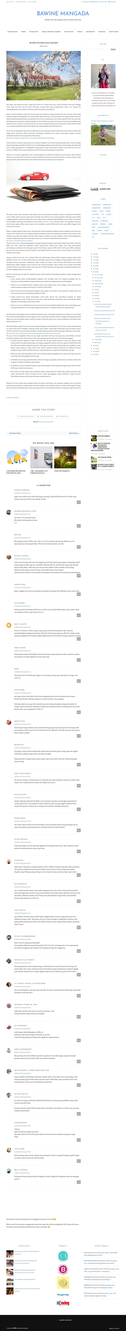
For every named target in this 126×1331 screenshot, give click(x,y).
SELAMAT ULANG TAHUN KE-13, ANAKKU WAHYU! (106, 465)
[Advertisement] (103, 393)
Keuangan (41, 421)
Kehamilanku (104, 220)
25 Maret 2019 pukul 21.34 (22, 693)
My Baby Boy (33, 31)
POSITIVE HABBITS (62, 471)
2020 (94, 269)
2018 (94, 345)
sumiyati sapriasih (90, 1269)
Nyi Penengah (20, 1025)
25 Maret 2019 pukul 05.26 (22, 587)
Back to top (113, 1328)
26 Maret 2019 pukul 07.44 (22, 913)
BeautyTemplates (23, 1328)
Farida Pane (19, 584)
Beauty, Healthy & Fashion (51, 31)
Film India (108, 214)
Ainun (86, 1252)
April (96, 298)
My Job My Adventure (103, 227)
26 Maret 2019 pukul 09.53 (22, 1152)
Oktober (97, 280)
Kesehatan (95, 224)
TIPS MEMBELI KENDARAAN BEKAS (24, 1279)
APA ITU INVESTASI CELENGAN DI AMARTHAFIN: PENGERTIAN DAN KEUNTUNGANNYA (100, 447)
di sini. (19, 321)
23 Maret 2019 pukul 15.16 (22, 493)
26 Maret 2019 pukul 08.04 (22, 939)
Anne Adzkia (20, 648)
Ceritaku (108, 211)
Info (104, 217)
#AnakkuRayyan (96, 204)
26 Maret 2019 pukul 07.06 (22, 842)
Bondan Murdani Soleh (25, 511)
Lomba (93, 227)
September (98, 283)
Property (99, 230)
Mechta (17, 535)
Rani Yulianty (20, 624)
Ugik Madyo (87, 1285)
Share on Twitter (46, 416)
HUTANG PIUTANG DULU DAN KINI (104, 314)
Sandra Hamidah (22, 490)
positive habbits (105, 1252)
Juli (95, 289)
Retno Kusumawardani (24, 936)
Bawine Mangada (63, 14)
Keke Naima (19, 690)
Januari (97, 342)
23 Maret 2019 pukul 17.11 (22, 514)
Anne (16, 669)
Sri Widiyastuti (21, 1094)
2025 (94, 254)
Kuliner (110, 224)
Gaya (93, 217)
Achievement (21, 2)
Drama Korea (95, 214)
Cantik (101, 211)
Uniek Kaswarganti (23, 1049)
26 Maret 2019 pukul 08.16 (22, 963)
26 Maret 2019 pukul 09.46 (22, 1125)
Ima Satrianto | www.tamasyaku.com (31, 1070)
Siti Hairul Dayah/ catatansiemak (30, 983)
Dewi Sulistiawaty (22, 773)
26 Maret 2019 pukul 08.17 (22, 986)
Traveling (102, 31)
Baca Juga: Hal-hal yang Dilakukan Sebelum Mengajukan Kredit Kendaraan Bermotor (33, 333)
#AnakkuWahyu (107, 204)
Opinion (80, 31)
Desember (97, 274)
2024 (94, 257)
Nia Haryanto (20, 884)
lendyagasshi (20, 1123)
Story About (69, 31)
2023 (94, 260)
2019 (94, 271)
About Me (10, 2)
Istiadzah (18, 860)
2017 (94, 348)
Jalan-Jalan (95, 220)
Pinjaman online (48, 221)
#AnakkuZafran (96, 207)
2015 (94, 354)
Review (106, 230)
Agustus (97, 286)
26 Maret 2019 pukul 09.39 (22, 1097)
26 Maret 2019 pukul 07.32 (22, 887)
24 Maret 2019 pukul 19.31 (22, 538)
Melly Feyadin (20, 1170)
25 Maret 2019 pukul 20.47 (22, 627)
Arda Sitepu (19, 721)
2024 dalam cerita (114, 1269)
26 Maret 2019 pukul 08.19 (22, 1007)
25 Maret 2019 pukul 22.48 (22, 724)
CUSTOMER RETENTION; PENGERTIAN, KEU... (15, 472)
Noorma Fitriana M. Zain (25, 1004)
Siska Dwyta (19, 910)
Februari (97, 339)
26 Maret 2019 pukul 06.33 (22, 797)
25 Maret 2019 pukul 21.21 (22, 672)
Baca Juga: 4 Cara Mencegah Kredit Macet (19, 240)
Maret (96, 301)
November (98, 277)
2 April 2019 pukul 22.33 (21, 1173)
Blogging (94, 211)
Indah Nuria (19, 818)
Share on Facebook (27, 416)
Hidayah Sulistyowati (24, 960)
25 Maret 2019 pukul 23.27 (22, 748)
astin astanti (20, 794)
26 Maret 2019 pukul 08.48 (22, 1052)
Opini (93, 230)
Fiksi (102, 214)
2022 (94, 263)
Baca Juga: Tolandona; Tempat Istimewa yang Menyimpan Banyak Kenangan (30, 138)
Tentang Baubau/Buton (107, 233)
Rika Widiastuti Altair (90, 1260)
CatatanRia (19, 603)
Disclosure (32, 2)
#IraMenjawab (107, 207)
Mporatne (19, 745)
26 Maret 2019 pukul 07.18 (22, 863)
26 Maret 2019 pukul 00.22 (22, 776)
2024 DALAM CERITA (104, 457)
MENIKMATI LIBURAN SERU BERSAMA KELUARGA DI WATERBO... (102, 321)
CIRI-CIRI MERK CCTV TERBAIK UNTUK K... (39, 472)
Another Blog (12, 31)
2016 (94, 351)
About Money (114, 31)
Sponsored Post (49, 421)
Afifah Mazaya (21, 839)
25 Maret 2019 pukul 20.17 (22, 606)
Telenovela (95, 233)
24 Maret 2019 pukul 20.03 (22, 559)
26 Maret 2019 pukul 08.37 (22, 1028)
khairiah (86, 1293)
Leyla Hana (19, 1149)
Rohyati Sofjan (21, 556)
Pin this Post (63, 416)
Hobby (23, 31)
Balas (78, 502)
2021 (94, 266)
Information (90, 31)
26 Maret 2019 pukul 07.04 (22, 821)
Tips (93, 237)
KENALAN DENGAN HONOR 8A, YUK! (104, 310)
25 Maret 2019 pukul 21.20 (22, 651)
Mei (96, 295)
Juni (96, 292)
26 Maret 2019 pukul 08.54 (22, 1073)
